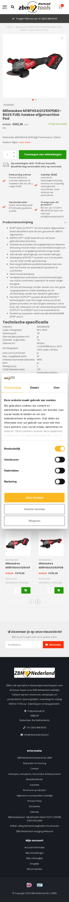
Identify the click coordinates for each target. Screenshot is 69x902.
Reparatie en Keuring (34, 763)
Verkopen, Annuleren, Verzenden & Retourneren (34, 774)
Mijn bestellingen (34, 852)
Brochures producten (34, 790)
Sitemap (34, 811)
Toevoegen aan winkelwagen (43, 154)
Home (10, 27)
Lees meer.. (25, 142)
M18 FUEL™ (53, 297)
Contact (34, 768)
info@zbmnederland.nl (36, 734)
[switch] (60, 459)
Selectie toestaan (34, 509)
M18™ (13, 228)
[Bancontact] (39, 885)
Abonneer (55, 644)
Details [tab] (34, 387)
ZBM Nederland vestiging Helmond (34, 831)
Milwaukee (9, 105)
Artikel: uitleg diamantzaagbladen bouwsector (34, 825)
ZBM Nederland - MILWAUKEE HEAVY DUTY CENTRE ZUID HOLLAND (34, 819)
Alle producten (34, 869)
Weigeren (34, 520)
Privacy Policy (34, 800)
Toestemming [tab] (12, 387)
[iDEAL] (29, 885)
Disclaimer (34, 806)
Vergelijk (34, 863)
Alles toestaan (34, 497)
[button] (33, 99)
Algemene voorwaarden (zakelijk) (35, 795)
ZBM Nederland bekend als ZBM (34, 757)
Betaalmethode (34, 779)
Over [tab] (57, 387)
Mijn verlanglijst (34, 858)
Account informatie (34, 847)
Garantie (34, 784)
